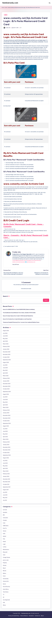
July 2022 (5, 460)
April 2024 (5, 404)
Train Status (5, 592)
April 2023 (5, 436)
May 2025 (5, 370)
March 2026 (5, 343)
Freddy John (16, 252)
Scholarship (5, 578)
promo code (5, 560)
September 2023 (7, 423)
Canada (5, 520)
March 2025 (5, 375)
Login (4, 544)
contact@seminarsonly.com (19, 260)
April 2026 (5, 341)
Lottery (4, 546)
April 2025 (5, 373)
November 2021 (6, 481)
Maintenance (6, 549)
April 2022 (5, 468)
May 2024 (5, 402)
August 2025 (6, 362)
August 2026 (6, 330)
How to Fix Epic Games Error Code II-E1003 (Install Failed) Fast (18, 315)
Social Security (6, 586)
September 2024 (7, 391)
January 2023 (6, 444)
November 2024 (6, 386)
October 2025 (6, 357)
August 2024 (6, 394)
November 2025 (6, 354)
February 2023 (6, 442)
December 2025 (6, 351)
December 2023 (6, 415)
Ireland (4, 536)
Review (4, 570)
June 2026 (5, 336)
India (4, 533)
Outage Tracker (6, 557)
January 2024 (6, 412)
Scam (4, 576)
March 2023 (5, 439)
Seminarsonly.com (10, 3)
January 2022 (6, 476)
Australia (5, 512)
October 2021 (6, 484)
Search (5, 296)
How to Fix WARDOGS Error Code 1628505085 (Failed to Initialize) (19, 309)
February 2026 (6, 346)
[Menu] (49, 2)
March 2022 (5, 471)
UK (3, 597)
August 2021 (6, 489)
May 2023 (5, 434)
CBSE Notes (5, 525)
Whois (4, 605)
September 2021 (6, 487)
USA (4, 602)
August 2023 (6, 426)
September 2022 (7, 455)
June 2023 (5, 431)
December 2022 (6, 447)
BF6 (4, 515)
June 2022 (5, 463)
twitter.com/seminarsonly (18, 262)
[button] (15, 264)
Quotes (4, 565)
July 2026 (5, 333)
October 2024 (6, 389)
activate (5, 509)
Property (5, 562)
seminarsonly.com (31, 262)
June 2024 (5, 399)
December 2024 (6, 383)
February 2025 (6, 378)
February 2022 (6, 473)
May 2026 (5, 338)
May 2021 (5, 497)
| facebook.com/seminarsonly (33, 260)
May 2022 (5, 465)
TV (3, 594)
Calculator (5, 517)
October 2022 (6, 452)
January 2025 (6, 381)
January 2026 (6, 349)
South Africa (6, 589)
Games (4, 531)
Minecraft (5, 552)
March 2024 (5, 407)
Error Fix (5, 528)
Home (3, 7)
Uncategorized (6, 599)
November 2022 (6, 449)
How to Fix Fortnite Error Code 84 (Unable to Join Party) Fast (17, 319)
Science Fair (6, 581)
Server (4, 584)
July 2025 (5, 365)
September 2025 (7, 359)
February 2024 (6, 410)
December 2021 (6, 479)
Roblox (4, 573)
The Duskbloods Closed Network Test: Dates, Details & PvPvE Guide (19, 312)
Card (4, 523)
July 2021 (5, 492)
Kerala (4, 541)
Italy (4, 538)
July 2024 (5, 396)
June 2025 (5, 367)
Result (4, 568)
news (6, 7)
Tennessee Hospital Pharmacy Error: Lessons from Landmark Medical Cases (21, 322)
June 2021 (5, 495)
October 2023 (6, 420)
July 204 (5, 500)
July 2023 (5, 428)
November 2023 (6, 418)
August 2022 (6, 457)
